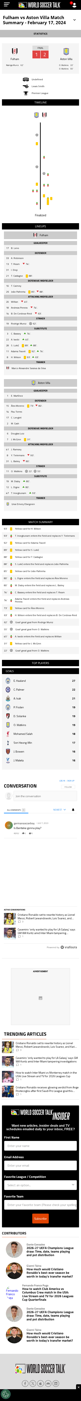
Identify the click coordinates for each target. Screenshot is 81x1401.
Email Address (14, 1157)
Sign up (70, 780)
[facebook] (25, 1383)
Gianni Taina (34, 1265)
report (70, 833)
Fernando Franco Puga (35, 1285)
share (62, 833)
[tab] (16, 810)
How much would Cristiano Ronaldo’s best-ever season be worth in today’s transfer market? (50, 1272)
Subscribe (40, 1218)
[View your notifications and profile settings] (73, 810)
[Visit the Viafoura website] (68, 947)
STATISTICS (40, 33)
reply (16, 833)
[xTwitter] (32, 1383)
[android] (48, 1383)
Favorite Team (13, 1196)
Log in (62, 780)
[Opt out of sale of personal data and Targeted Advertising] (6, 1394)
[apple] (40, 1383)
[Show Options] (73, 1185)
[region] (40, 864)
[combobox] (39, 1185)
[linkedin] (55, 1383)
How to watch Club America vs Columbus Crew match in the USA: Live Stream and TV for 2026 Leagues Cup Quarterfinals (48, 1294)
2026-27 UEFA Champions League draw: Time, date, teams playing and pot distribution (50, 1251)
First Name (11, 1137)
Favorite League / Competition (25, 1176)
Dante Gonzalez (36, 1244)
